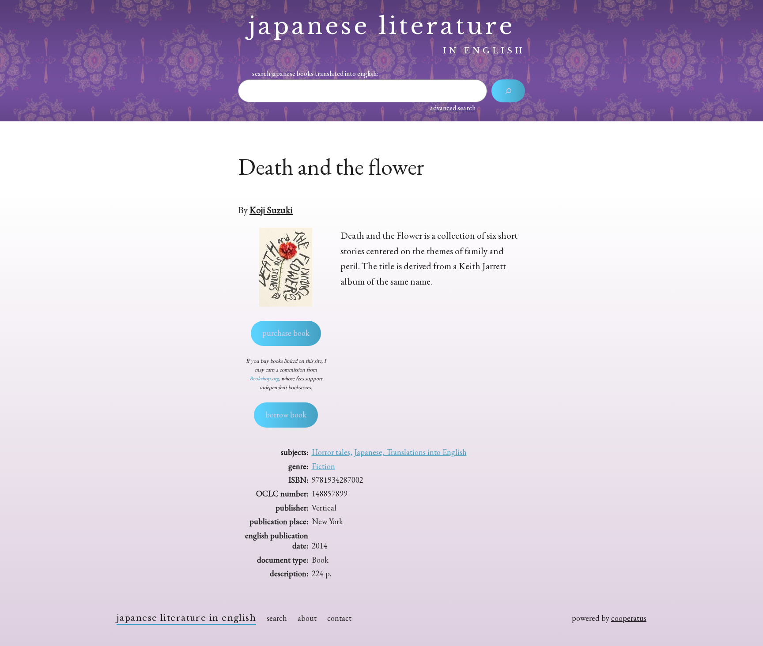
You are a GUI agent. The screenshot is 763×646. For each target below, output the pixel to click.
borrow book (285, 414)
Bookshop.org (264, 378)
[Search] (508, 90)
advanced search (453, 108)
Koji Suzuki (271, 209)
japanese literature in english (186, 618)
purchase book (286, 333)
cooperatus (628, 618)
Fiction (323, 466)
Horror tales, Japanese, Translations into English (389, 452)
